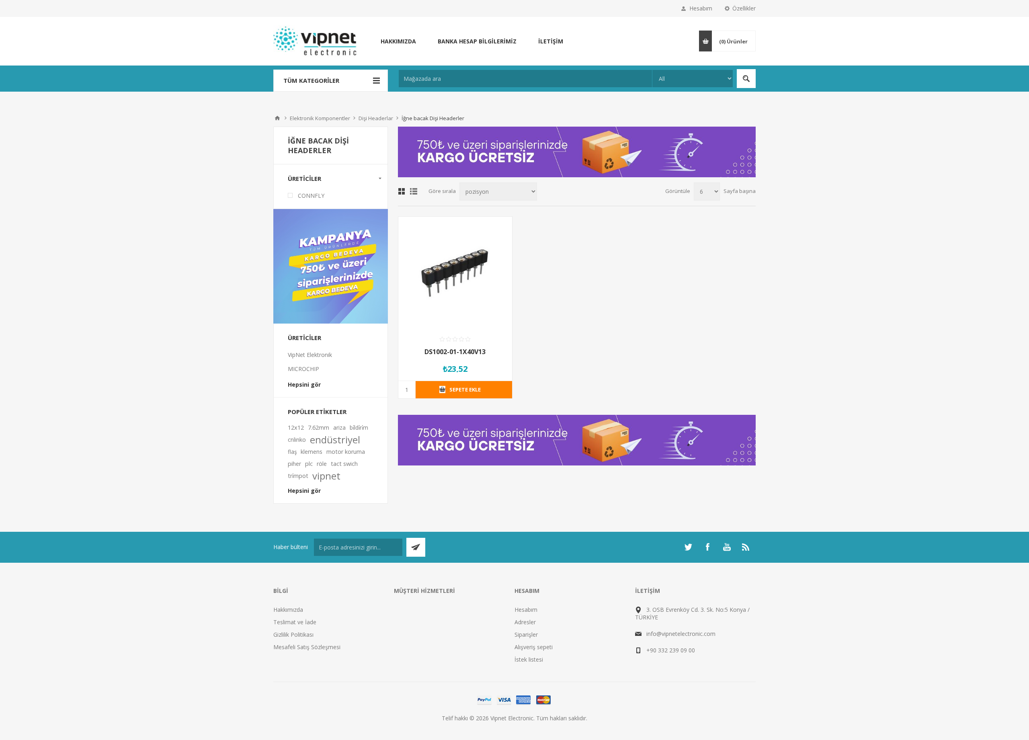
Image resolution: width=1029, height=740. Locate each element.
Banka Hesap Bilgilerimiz (477, 41)
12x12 (296, 427)
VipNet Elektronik (310, 355)
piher (294, 463)
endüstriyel (335, 440)
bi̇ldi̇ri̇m (359, 427)
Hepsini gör (304, 384)
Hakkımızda (398, 41)
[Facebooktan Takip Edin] (707, 547)
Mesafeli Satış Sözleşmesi (306, 647)
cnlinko (297, 439)
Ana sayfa (277, 118)
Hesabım (700, 8)
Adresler (525, 622)
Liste (413, 191)
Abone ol (415, 547)
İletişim (550, 41)
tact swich (344, 463)
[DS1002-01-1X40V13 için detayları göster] (455, 273)
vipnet (326, 476)
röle (322, 463)
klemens (311, 451)
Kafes (401, 191)
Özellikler (744, 8)
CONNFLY (311, 195)
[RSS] (746, 547)
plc (309, 463)
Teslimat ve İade (294, 622)
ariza (339, 427)
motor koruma (345, 451)
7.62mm (318, 427)
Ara (746, 78)
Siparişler (526, 634)
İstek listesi (528, 659)
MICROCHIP (303, 369)
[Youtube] (726, 547)
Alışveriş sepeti (533, 647)
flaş (292, 451)
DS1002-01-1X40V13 (455, 351)
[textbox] (525, 78)
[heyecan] (688, 547)
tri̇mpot (298, 476)
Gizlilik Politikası (293, 634)
